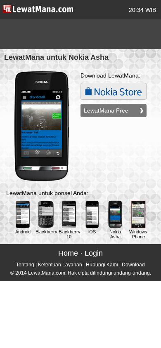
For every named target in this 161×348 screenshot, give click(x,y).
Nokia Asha (115, 234)
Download (133, 265)
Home (68, 253)
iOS (92, 231)
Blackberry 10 (69, 234)
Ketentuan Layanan (60, 265)
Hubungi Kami (102, 265)
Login (94, 253)
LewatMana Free (106, 110)
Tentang (25, 265)
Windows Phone (138, 234)
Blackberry (46, 231)
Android (23, 231)
